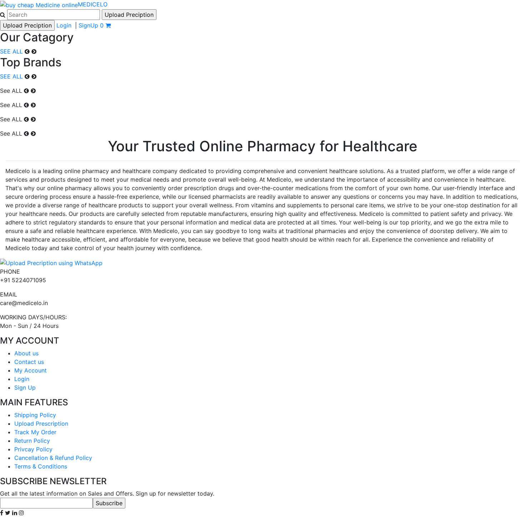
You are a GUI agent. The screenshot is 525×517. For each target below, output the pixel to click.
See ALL (11, 90)
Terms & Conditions (40, 466)
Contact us (29, 361)
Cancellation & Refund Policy (53, 457)
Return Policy (32, 440)
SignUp (88, 25)
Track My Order (35, 432)
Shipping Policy (35, 415)
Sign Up (25, 387)
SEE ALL (11, 51)
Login (63, 25)
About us (26, 353)
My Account (30, 370)
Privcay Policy (33, 449)
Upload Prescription (41, 423)
